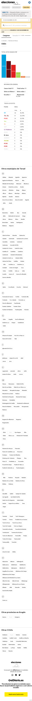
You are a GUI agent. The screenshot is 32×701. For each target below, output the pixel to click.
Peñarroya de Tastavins (8, 458)
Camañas (12, 242)
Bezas (4, 219)
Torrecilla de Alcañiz (7, 529)
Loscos (21, 374)
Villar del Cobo (6, 581)
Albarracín (18, 183)
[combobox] (17, 25)
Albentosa (26, 183)
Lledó (15, 374)
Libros (19, 371)
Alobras (24, 193)
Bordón (23, 219)
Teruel (11, 516)
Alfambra (11, 190)
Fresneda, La (22, 300)
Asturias (18, 635)
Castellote (12, 251)
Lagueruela (5, 371)
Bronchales (5, 222)
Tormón (4, 519)
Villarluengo (24, 581)
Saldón (11, 493)
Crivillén (10, 271)
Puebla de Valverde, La (8, 468)
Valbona (12, 561)
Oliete (4, 435)
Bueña (12, 222)
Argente (27, 200)
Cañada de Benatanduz (16, 254)
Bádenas (4, 225)
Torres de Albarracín (7, 535)
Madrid (19, 647)
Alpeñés (4, 196)
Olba (25, 432)
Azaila (10, 203)
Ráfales (4, 484)
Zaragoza (17, 617)
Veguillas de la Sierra (7, 571)
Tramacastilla (5, 542)
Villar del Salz (15, 581)
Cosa (22, 267)
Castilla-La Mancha (24, 638)
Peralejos (4, 455)
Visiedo (24, 587)
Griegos (13, 322)
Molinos (17, 393)
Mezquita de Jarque (15, 390)
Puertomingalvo (20, 468)
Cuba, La (17, 271)
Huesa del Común (6, 338)
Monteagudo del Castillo (8, 403)
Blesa (16, 219)
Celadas (22, 261)
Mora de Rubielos (6, 406)
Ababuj (4, 177)
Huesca (4, 617)
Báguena (11, 225)
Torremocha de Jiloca (16, 532)
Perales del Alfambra (15, 455)
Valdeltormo (23, 564)
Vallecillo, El (22, 568)
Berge (23, 216)
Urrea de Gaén (6, 552)
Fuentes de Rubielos (7, 309)
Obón (4, 432)
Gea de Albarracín (19, 319)
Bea (18, 212)
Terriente (4, 516)
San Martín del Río (15, 497)
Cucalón (4, 274)
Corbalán (4, 267)
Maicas (4, 384)
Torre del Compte (6, 526)
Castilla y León (13, 638)
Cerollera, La (12, 264)
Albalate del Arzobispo (8, 183)
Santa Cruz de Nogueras (8, 500)
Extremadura (12, 644)
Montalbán (12, 400)
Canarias (24, 635)
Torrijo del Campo (7, 539)
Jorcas (4, 361)
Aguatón (17, 177)
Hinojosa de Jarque (7, 335)
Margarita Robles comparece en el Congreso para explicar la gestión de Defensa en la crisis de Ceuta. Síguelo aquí (15, 14)
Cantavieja (5, 245)
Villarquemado (6, 584)
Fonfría (17, 296)
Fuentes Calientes (6, 306)
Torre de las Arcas (17, 522)
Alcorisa (4, 190)
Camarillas (5, 242)
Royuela (17, 477)
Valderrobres (5, 568)
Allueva (10, 193)
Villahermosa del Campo (8, 574)
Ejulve (4, 287)
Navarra (11, 651)
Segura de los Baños (14, 503)
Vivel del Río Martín (7, 590)
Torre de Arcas (6, 522)
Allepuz (24, 190)
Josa (10, 361)
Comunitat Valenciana (21, 641)
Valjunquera (14, 568)
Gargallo (11, 319)
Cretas (4, 271)
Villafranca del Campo (21, 571)
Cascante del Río (14, 245)
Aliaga (17, 190)
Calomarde (11, 238)
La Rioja (13, 647)
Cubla (23, 271)
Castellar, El (5, 251)
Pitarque (19, 458)
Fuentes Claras (17, 306)
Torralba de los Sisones (21, 519)
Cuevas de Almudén (21, 274)
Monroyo (4, 400)
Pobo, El (4, 461)
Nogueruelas (5, 422)
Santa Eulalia (20, 500)
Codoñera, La (20, 264)
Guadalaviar (21, 322)
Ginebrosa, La (5, 322)
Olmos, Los (11, 435)
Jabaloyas (4, 358)
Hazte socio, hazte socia (16, 694)
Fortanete (4, 300)
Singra (4, 506)
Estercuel (25, 287)
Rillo (4, 477)
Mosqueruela (25, 406)
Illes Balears (5, 647)
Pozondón (21, 461)
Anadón (11, 196)
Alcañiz (22, 187)
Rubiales (24, 477)
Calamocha (22, 235)
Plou (25, 458)
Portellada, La (12, 461)
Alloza (4, 193)
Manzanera (11, 384)
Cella (4, 264)
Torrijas (25, 535)
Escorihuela (11, 287)
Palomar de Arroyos (7, 448)
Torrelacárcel (5, 532)
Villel (11, 587)
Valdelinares (14, 564)
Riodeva (11, 477)
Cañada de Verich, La (7, 258)
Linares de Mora (6, 374)
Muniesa (4, 409)
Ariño (4, 203)
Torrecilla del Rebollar (20, 529)
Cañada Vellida (19, 258)
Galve (4, 319)
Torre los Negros (18, 526)
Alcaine (4, 187)
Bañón (12, 212)
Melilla (25, 647)
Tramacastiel (17, 539)
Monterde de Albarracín (23, 403)
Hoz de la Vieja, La (19, 335)
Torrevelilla (18, 535)
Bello (4, 216)
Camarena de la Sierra (22, 238)
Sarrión (4, 503)
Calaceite (14, 235)
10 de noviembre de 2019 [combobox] (10, 20)
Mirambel (24, 390)
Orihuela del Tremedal (22, 435)
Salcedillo (4, 493)
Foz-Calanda (13, 300)
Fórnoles (26, 309)
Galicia (19, 644)
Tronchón (14, 542)
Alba (23, 180)
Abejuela (11, 177)
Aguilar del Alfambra (7, 180)
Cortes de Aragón (13, 267)
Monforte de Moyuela (8, 397)
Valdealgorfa (20, 561)
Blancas (10, 219)
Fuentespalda (18, 309)
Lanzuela (12, 371)
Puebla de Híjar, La (19, 464)
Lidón (25, 371)
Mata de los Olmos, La (20, 387)
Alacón (17, 180)
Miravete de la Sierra (7, 393)
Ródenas (11, 484)
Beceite (24, 212)
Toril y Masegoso (19, 516)
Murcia (4, 651)
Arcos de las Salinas (7, 200)
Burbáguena (20, 222)
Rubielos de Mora (20, 481)
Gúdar (4, 326)
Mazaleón (4, 390)
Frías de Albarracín (7, 303)
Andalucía (4, 635)
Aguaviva (24, 177)
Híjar (15, 338)
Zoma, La (4, 600)
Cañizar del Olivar (6, 261)
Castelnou (20, 251)
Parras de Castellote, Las (8, 451)
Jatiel (22, 358)
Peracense (19, 451)
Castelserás (5, 254)
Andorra (17, 196)
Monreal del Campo (21, 397)
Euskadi (4, 644)
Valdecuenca (5, 564)
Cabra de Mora (6, 235)
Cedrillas (16, 261)
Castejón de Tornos (7, 248)
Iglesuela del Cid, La (7, 348)
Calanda (4, 238)
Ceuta (11, 641)
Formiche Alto (25, 296)
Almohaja (17, 193)
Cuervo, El (11, 274)
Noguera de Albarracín (8, 419)
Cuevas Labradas (6, 277)
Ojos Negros (18, 432)
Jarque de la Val (14, 358)
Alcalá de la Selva (13, 187)
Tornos (11, 519)
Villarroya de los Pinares (18, 584)
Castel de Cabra (19, 248)
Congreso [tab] (6, 35)
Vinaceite (17, 587)
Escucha (19, 287)
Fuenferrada (17, 303)
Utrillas (14, 552)
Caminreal (19, 242)
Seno (23, 503)
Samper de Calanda (21, 493)
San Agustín (5, 497)
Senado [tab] (15, 35)
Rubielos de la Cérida (7, 481)
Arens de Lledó (19, 200)
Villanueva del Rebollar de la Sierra (11, 577)
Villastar (4, 587)
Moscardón (16, 406)
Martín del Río (20, 384)
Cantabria (4, 638)
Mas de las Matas (7, 387)
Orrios (4, 439)
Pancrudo (17, 448)
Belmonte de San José (14, 216)
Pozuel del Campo (7, 464)
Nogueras (18, 419)
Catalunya (4, 641)
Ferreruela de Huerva (7, 296)
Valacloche (5, 561)
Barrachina (5, 212)
